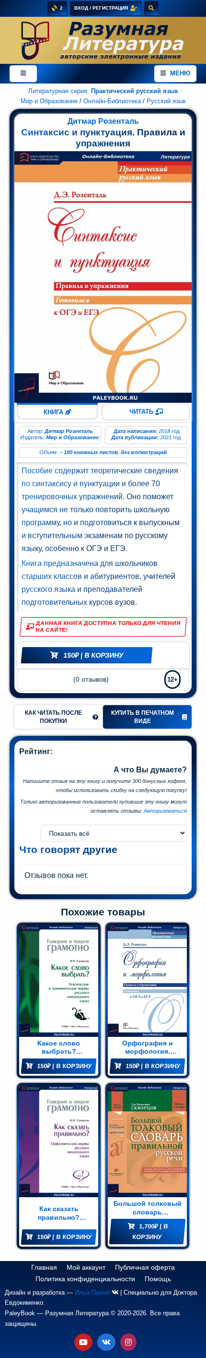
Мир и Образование (49, 101)
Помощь (158, 1279)
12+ (172, 679)
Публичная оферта (145, 1267)
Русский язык (166, 101)
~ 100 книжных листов (88, 452)
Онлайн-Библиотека (112, 101)
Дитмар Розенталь (103, 121)
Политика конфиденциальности (85, 1279)
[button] (58, 716)
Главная (44, 1267)
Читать (142, 411)
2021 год (170, 437)
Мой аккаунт (86, 1267)
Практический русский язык (134, 91)
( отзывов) (91, 679)
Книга (54, 412)
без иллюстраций (144, 452)
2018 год (169, 431)
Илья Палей (92, 1292)
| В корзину (93, 655)
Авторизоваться (165, 811)
